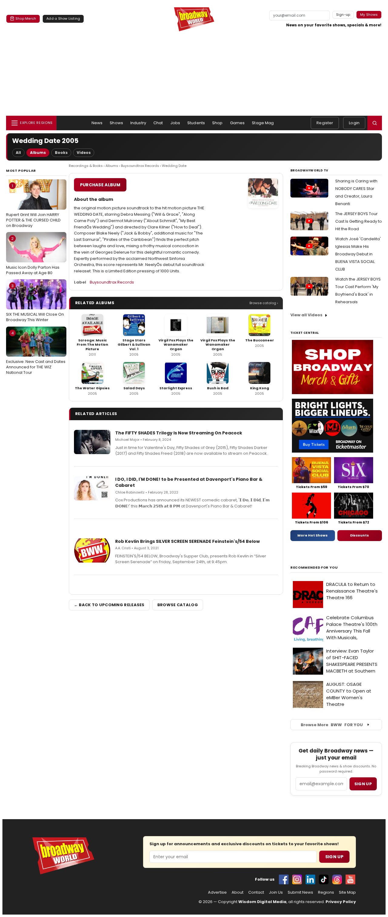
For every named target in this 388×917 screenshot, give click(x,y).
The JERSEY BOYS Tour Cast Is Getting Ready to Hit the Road (358, 221)
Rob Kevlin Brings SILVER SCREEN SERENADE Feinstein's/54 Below (187, 541)
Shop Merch (25, 18)
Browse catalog (177, 605)
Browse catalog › (263, 303)
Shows (116, 123)
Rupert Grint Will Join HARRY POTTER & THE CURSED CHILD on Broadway (33, 205)
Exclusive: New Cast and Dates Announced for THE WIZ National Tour (35, 353)
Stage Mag (263, 123)
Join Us (276, 892)
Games (237, 123)
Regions (326, 892)
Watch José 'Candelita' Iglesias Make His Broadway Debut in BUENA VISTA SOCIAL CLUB (358, 254)
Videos (84, 152)
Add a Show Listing (63, 18)
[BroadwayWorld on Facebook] (283, 879)
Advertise (217, 892)
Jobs (175, 123)
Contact (256, 892)
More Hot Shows (312, 535)
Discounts (359, 535)
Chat (158, 123)
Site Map (347, 892)
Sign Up (334, 857)
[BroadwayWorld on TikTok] (323, 879)
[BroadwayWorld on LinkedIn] (310, 879)
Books (61, 152)
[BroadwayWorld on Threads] (337, 879)
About (237, 892)
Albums (38, 152)
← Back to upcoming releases (109, 605)
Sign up (363, 784)
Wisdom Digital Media (262, 902)
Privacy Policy (341, 902)
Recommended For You (314, 567)
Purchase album (100, 185)
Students (196, 123)
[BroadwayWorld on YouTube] (350, 879)
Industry (138, 123)
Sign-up (343, 14)
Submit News (300, 892)
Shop (217, 123)
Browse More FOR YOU (332, 725)
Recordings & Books (86, 165)
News (97, 123)
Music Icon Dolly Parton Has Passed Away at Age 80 (32, 256)
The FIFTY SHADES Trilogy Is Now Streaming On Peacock (178, 433)
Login (354, 123)
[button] (374, 123)
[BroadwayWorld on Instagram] (297, 879)
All (18, 152)
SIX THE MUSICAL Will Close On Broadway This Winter (35, 303)
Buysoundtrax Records (140, 165)
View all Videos (306, 315)
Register (324, 123)
